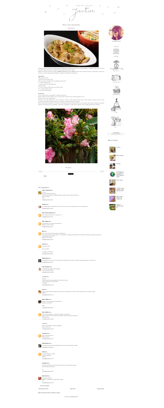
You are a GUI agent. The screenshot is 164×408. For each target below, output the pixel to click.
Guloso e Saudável (46, 190)
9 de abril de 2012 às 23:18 (47, 262)
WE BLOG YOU (74, 396)
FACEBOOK (116, 49)
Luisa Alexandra (45, 266)
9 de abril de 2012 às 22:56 (47, 253)
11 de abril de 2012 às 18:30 (47, 328)
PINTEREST (116, 52)
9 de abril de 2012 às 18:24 (47, 199)
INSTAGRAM (116, 50)
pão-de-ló (65, 71)
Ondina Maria (45, 258)
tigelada (73, 71)
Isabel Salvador (45, 343)
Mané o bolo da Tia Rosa (47, 213)
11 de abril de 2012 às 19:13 (47, 338)
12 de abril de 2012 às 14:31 (47, 371)
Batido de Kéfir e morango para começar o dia (119, 198)
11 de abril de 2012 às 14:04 (47, 319)
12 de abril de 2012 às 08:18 (47, 347)
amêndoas (60, 71)
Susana (43, 244)
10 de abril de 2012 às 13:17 (47, 294)
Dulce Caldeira (45, 221)
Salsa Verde (44, 376)
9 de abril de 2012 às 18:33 (47, 216)
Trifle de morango (120, 155)
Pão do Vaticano (119, 180)
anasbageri (44, 363)
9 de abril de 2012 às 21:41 (47, 226)
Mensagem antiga (100, 388)
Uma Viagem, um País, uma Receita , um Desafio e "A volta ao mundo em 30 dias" (120, 174)
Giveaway (118, 147)
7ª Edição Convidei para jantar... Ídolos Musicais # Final (120, 189)
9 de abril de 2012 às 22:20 (47, 239)
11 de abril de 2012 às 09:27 (47, 307)
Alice (43, 289)
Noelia (43, 352)
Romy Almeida (45, 299)
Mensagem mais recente (43, 388)
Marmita (44, 204)
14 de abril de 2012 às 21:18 (47, 382)
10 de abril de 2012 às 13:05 (47, 285)
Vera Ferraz (44, 333)
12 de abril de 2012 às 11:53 (47, 358)
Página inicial (72, 388)
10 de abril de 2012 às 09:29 (47, 272)
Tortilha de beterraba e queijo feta (119, 206)
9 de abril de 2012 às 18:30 (47, 208)
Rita (43, 231)
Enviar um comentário (44, 385)
